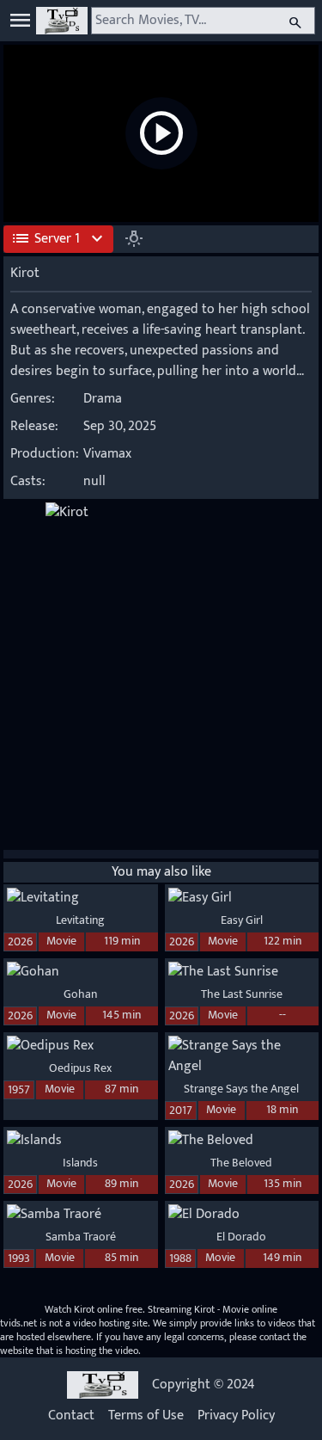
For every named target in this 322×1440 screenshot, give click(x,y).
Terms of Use (146, 1416)
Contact (71, 1416)
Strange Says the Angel (241, 1088)
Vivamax (107, 453)
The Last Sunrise (242, 994)
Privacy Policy (236, 1416)
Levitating (80, 920)
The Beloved (241, 1162)
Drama (102, 398)
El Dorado (241, 1236)
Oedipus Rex (80, 1068)
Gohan (80, 994)
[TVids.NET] (62, 20)
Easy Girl (242, 920)
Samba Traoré (81, 1236)
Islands (80, 1162)
